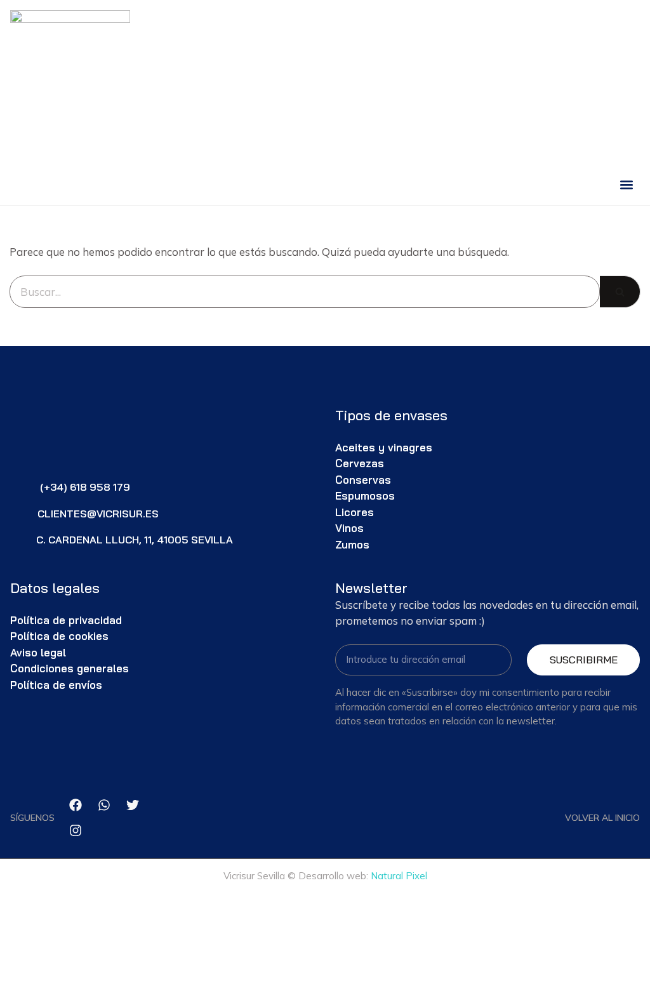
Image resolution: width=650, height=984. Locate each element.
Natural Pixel (399, 876)
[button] (626, 184)
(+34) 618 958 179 (85, 487)
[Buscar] (620, 292)
